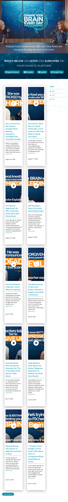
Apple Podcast (13, 72)
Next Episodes (8, 494)
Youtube (29, 72)
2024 (53, 99)
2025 (53, 95)
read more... (9, 154)
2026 (53, 91)
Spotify (43, 72)
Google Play (57, 72)
